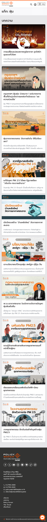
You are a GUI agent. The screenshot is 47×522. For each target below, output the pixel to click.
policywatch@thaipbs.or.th (15, 489)
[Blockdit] (35, 464)
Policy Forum (8, 502)
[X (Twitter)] (9, 464)
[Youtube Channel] (14, 464)
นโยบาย (6, 498)
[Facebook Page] (5, 464)
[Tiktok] (31, 464)
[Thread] (18, 464)
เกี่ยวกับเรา (7, 507)
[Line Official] (26, 464)
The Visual (7, 505)
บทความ (6, 500)
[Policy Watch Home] (7, 4)
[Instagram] (22, 464)
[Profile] (35, 4)
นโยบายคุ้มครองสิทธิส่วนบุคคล (16, 492)
